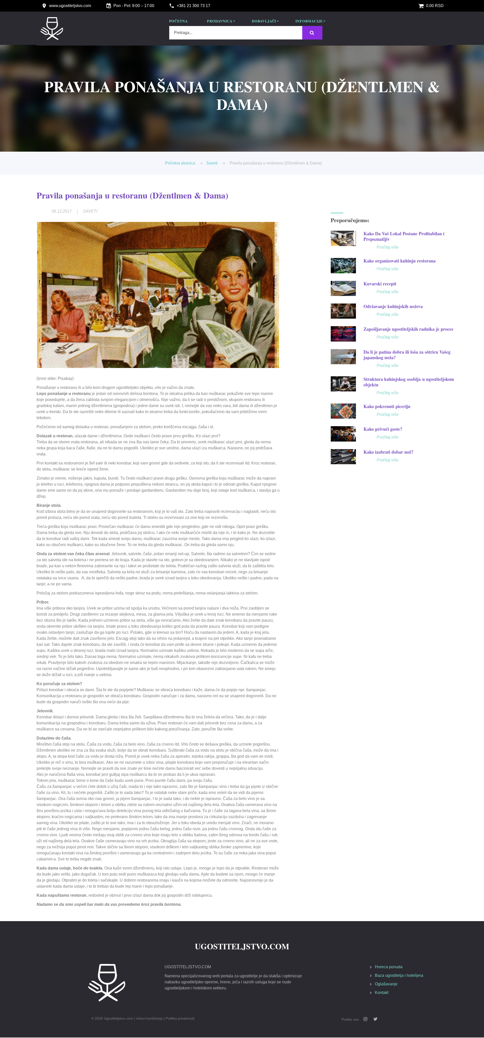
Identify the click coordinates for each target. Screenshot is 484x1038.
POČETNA (178, 21)
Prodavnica (219, 21)
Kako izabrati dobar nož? (388, 452)
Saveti (212, 163)
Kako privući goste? (383, 429)
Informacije (308, 21)
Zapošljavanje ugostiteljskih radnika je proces (408, 329)
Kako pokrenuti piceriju (387, 406)
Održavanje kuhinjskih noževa (393, 306)
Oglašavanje (386, 984)
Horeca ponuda (389, 967)
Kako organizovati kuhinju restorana (400, 260)
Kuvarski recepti (380, 283)
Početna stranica (180, 163)
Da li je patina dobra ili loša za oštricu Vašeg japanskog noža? (407, 355)
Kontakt (381, 992)
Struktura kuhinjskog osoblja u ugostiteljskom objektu (409, 382)
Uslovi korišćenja (149, 1018)
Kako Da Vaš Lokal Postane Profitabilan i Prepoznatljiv (404, 236)
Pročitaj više (388, 247)
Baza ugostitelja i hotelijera (399, 975)
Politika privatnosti (180, 1018)
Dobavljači (264, 21)
